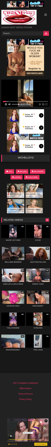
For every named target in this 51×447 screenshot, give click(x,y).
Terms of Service (25, 394)
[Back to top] (43, 439)
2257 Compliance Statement (25, 383)
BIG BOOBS (38, 171)
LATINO (17, 177)
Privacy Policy (25, 399)
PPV (10, 171)
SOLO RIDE (33, 177)
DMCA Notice (26, 388)
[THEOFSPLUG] (21, 17)
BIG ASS (23, 171)
